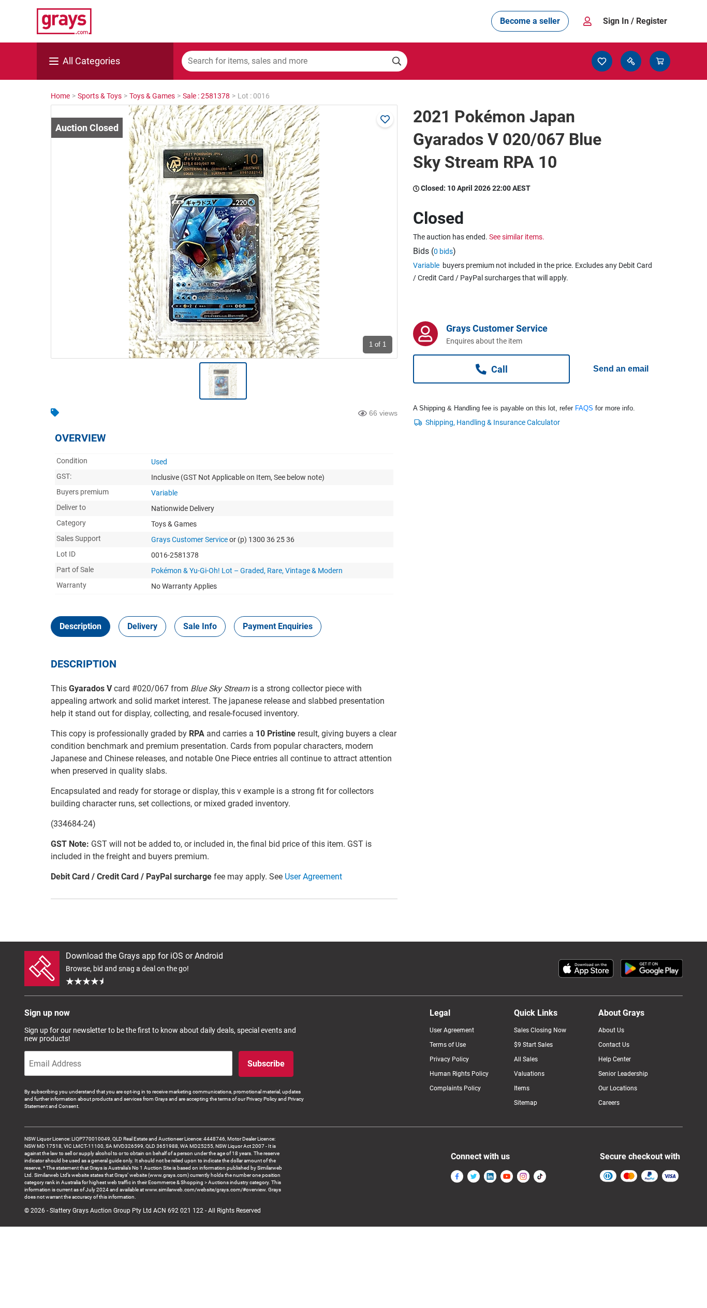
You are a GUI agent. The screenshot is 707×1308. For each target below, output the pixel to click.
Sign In (635, 21)
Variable (164, 493)
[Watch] (385, 119)
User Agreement (313, 877)
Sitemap (525, 1102)
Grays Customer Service (189, 539)
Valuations (529, 1073)
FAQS (584, 408)
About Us (611, 1030)
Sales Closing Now (540, 1030)
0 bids (443, 251)
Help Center (614, 1059)
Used (159, 462)
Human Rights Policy (459, 1073)
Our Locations (617, 1088)
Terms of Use (448, 1044)
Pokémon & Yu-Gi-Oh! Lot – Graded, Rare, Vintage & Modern (247, 570)
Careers (609, 1102)
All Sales (526, 1059)
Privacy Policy (449, 1059)
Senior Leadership (623, 1073)
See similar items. (516, 237)
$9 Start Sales (533, 1044)
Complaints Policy (455, 1088)
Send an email (621, 368)
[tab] (80, 626)
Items (521, 1088)
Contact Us (613, 1044)
